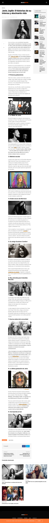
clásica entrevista (23, 404)
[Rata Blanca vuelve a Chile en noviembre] (36, 37)
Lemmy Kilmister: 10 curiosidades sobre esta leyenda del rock (43, 46)
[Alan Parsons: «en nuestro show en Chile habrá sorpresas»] (36, 52)
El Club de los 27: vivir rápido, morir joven (10, 503)
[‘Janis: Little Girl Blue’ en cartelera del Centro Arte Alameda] (13, 472)
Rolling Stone (16, 356)
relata (15, 147)
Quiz (40, 14)
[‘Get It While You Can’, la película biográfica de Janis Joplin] (36, 471)
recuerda (25, 230)
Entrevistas (42, 50)
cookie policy (31, 520)
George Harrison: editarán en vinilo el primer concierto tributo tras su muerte (9, 455)
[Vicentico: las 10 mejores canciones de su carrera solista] (36, 22)
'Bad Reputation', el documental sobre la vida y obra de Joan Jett (25, 455)
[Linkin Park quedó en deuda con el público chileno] (36, 60)
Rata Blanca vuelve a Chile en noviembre (42, 38)
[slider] (14, 113)
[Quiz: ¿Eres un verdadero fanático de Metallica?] (36, 30)
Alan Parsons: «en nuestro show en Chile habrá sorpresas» (42, 54)
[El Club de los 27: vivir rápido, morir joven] (13, 493)
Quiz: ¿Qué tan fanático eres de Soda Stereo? (43, 17)
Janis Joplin (11, 440)
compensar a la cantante (13, 272)
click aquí (26, 389)
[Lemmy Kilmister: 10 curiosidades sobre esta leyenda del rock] (36, 43)
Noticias (41, 35)
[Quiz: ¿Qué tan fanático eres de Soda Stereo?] (36, 16)
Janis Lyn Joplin (14, 56)
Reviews (41, 59)
